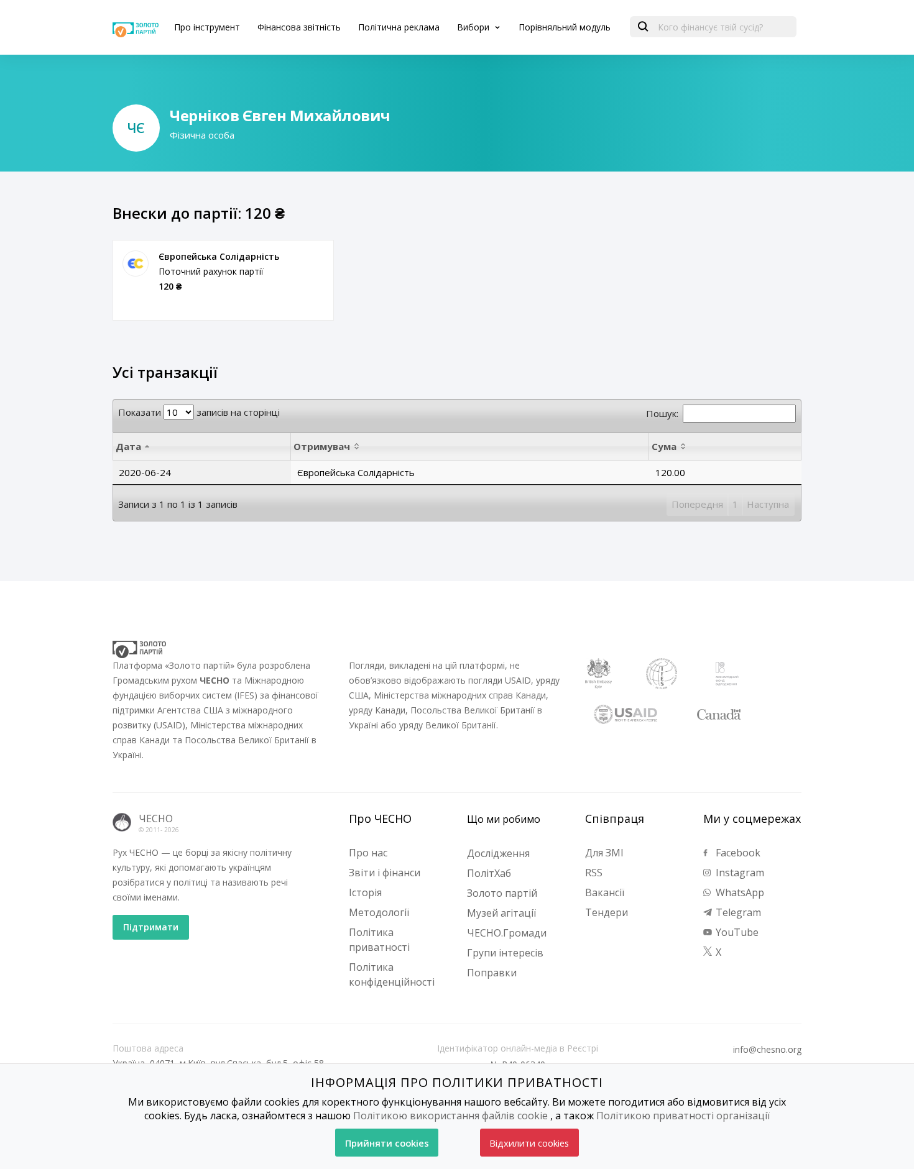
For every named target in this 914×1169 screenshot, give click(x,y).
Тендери (606, 912)
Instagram (738, 872)
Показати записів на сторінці (199, 412)
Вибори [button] (474, 27)
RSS (593, 872)
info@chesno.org (767, 1049)
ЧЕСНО (156, 818)
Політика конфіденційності (392, 974)
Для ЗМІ (604, 853)
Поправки (492, 972)
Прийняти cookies (387, 1143)
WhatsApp (738, 892)
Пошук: (662, 413)
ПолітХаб (489, 873)
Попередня (697, 504)
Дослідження (498, 853)
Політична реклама (399, 27)
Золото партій (502, 893)
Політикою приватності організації (683, 1115)
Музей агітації (501, 913)
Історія (365, 892)
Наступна (768, 504)
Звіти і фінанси (384, 872)
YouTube (736, 932)
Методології (379, 912)
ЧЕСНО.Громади (507, 933)
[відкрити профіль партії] (135, 263)
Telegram (737, 912)
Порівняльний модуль (565, 27)
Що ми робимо (503, 819)
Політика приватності (379, 939)
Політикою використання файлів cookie (450, 1115)
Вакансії (604, 892)
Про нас (368, 853)
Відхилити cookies (529, 1143)
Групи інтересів (505, 953)
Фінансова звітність (299, 27)
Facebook (736, 853)
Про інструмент (207, 27)
